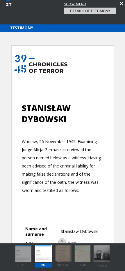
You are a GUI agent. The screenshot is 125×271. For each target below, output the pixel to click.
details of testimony (90, 10)
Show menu (75, 4)
